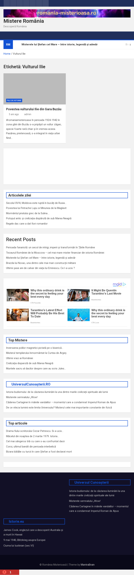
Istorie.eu (16, 521)
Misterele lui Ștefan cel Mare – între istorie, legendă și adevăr (41, 257)
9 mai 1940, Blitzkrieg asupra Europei (24, 540)
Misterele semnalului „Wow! (22, 397)
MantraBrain (88, 564)
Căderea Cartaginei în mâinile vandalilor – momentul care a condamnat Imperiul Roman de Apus (61, 402)
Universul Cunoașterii (92, 482)
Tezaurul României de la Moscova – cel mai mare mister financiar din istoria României (55, 252)
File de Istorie (14, 100)
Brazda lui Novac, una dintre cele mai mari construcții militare (41, 263)
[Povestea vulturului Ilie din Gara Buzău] (34, 89)
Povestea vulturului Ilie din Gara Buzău (33, 109)
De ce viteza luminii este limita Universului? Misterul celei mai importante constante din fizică (59, 407)
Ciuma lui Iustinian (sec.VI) (18, 545)
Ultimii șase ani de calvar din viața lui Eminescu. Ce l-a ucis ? (40, 268)
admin (27, 114)
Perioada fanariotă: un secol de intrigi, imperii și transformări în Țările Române (50, 247)
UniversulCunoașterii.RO (31, 384)
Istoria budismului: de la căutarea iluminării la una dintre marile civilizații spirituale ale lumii (57, 392)
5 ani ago (14, 114)
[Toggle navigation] (7, 35)
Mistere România (23, 21)
